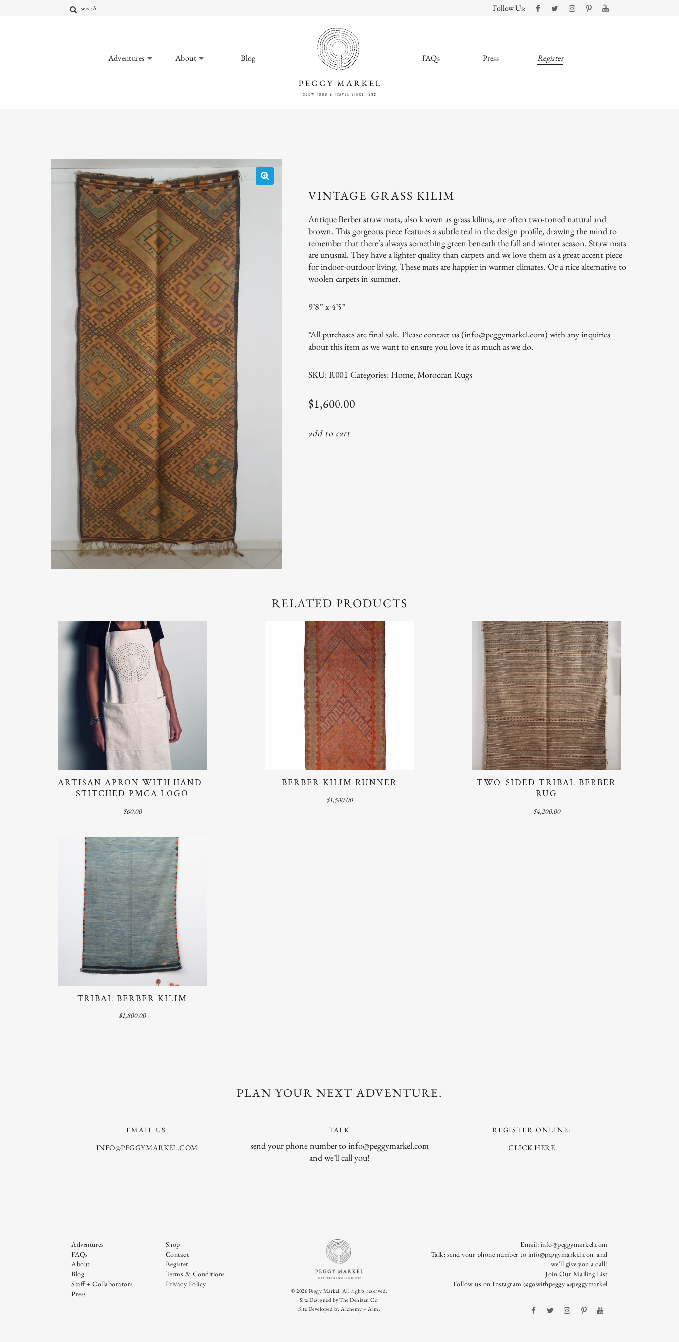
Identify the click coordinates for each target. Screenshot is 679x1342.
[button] (265, 176)
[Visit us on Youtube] (605, 9)
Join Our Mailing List (576, 1273)
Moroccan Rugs (444, 374)
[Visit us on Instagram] (571, 9)
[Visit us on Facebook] (537, 9)
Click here (532, 1147)
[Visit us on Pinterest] (588, 9)
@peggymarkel (587, 1283)
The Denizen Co (358, 1299)
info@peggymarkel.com (147, 1147)
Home (402, 374)
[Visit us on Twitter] (554, 9)
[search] (73, 10)
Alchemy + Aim (360, 1308)
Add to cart (329, 433)
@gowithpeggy (544, 1283)
